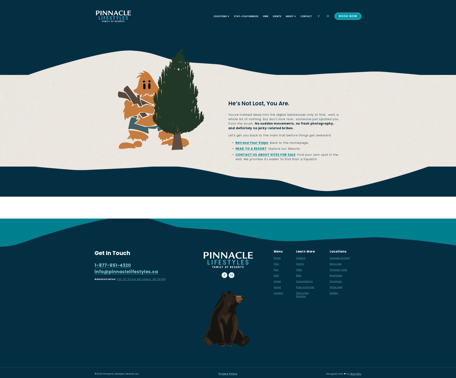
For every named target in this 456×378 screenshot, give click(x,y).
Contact (306, 16)
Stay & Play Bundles (302, 295)
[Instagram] (328, 16)
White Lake (336, 287)
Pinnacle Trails (338, 269)
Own (265, 16)
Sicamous (336, 281)
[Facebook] (319, 16)
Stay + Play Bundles (246, 16)
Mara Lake (336, 263)
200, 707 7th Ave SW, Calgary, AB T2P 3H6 (141, 279)
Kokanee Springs (340, 257)
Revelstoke (336, 275)
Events (277, 16)
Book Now (348, 16)
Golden (334, 293)
